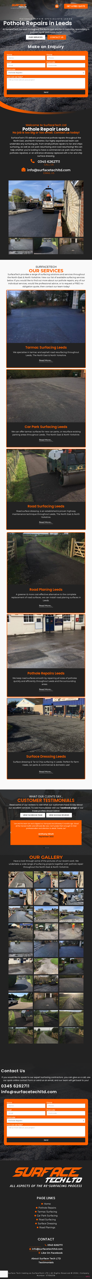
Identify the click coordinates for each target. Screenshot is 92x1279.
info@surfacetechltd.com (49, 170)
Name (9, 55)
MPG (88, 1276)
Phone (50, 55)
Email (9, 62)
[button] (57, 6)
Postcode (51, 62)
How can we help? (15, 77)
